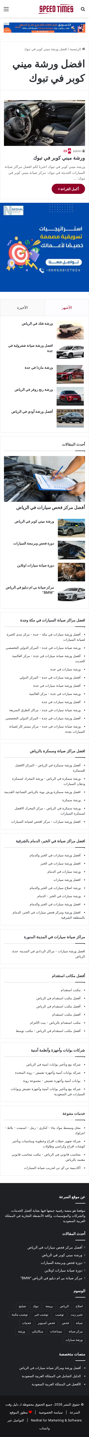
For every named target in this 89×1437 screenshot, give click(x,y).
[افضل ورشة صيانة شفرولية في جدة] (70, 352)
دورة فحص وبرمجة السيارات (33, 543)
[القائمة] (6, 10)
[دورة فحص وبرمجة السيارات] (71, 550)
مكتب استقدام (71, 990)
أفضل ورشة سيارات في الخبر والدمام (55, 855)
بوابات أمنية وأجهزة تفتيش (62, 1081)
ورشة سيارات (74, 1340)
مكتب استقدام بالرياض (64, 1023)
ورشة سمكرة (71, 800)
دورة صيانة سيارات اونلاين (35, 565)
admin (77, 151)
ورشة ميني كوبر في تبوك (59, 158)
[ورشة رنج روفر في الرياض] (70, 396)
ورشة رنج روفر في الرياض (34, 389)
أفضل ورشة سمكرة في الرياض (59, 765)
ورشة (21, 1331)
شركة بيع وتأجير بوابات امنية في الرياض (53, 1064)
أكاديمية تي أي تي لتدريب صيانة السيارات (52, 1168)
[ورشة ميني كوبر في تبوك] (44, 123)
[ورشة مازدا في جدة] (70, 374)
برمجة (49, 1306)
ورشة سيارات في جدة (65, 669)
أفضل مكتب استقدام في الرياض (58, 998)
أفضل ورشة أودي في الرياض (32, 411)
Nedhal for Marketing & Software (56, 1420)
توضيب (59, 1314)
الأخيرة (22, 307)
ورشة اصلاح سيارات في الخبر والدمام (55, 888)
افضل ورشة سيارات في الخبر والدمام (55, 904)
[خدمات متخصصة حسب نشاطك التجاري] (44, 27)
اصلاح (79, 1306)
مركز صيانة (76, 1331)
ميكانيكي (37, 1331)
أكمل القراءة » (68, 189)
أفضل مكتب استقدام (66, 1014)
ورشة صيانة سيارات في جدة (61, 648)
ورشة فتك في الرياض (37, 323)
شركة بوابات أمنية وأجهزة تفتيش (58, 1072)
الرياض (64, 1306)
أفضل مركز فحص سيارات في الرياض (50, 507)
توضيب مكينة (20, 1314)
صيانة (79, 1323)
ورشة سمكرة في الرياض (63, 778)
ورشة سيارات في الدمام (64, 871)
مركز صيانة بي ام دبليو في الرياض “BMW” (51, 1278)
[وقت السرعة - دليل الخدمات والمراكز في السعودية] (57, 8)
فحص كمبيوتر (46, 1323)
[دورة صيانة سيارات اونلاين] (71, 572)
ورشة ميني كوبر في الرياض (34, 521)
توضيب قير (41, 1314)
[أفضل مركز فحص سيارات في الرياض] (44, 479)
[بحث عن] (82, 10)
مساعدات (56, 1331)
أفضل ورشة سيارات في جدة (61, 677)
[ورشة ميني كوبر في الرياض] (71, 528)
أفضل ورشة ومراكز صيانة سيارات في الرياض (50, 1368)
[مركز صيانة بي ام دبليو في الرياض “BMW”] (71, 594)
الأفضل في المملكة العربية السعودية (56, 1384)
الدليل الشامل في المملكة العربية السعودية (51, 1376)
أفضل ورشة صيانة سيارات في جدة (57, 656)
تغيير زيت (77, 1314)
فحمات (26, 1323)
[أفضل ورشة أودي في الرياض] (70, 418)
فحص (65, 1323)
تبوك (36, 1306)
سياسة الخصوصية (50, 1412)
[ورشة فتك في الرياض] (70, 330)
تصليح (22, 1306)
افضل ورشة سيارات (66, 821)
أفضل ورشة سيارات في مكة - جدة (57, 634)
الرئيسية (76, 49)
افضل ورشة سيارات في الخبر (61, 863)
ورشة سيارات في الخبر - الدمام (59, 896)
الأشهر (67, 307)
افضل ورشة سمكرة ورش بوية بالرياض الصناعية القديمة (42, 792)
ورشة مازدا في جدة (39, 367)
